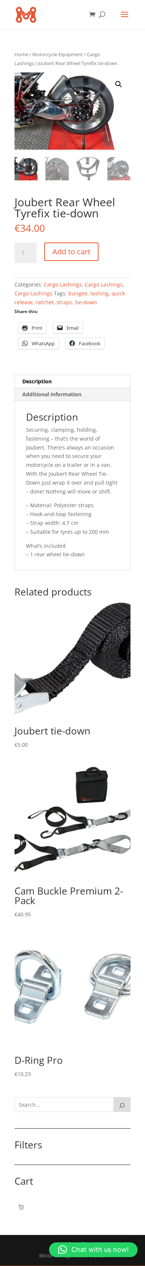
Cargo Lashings (63, 284)
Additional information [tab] (51, 394)
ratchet (45, 302)
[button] (118, 84)
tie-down (86, 302)
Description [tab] (37, 381)
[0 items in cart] (21, 1207)
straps (64, 302)
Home (21, 54)
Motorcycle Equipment (57, 54)
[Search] (121, 1104)
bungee (77, 293)
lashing (99, 293)
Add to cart (71, 252)
